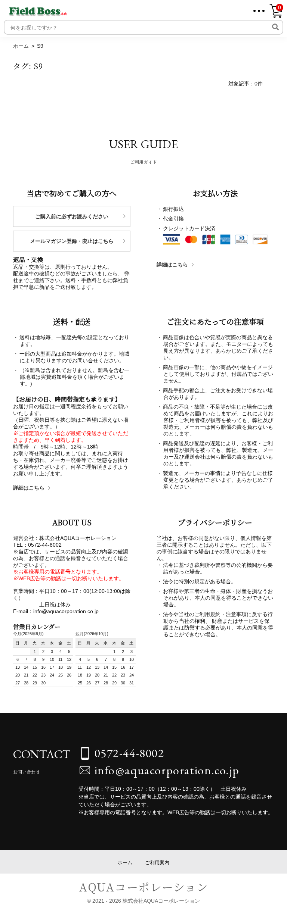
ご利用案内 (157, 862)
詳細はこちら (172, 265)
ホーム (125, 862)
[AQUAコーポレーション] (38, 10)
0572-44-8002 (129, 753)
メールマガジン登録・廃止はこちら (72, 241)
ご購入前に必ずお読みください (71, 216)
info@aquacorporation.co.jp (167, 770)
